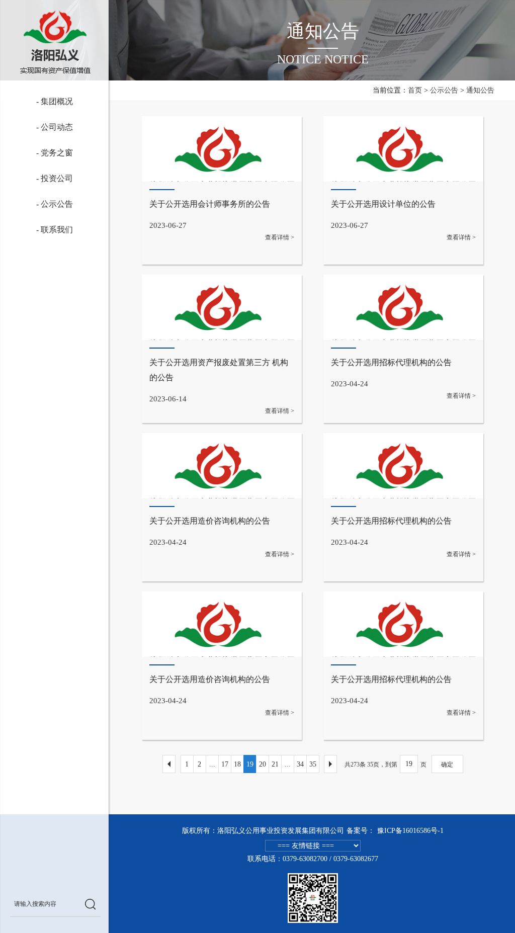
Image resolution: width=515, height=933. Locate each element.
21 (275, 764)
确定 (447, 764)
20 (262, 764)
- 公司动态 (41, 127)
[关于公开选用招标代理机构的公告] (403, 349)
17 (224, 764)
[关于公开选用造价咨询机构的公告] (222, 507)
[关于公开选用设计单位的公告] (403, 190)
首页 (415, 90)
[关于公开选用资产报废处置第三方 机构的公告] (222, 349)
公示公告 (444, 90)
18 (237, 764)
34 (300, 764)
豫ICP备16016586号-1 (410, 830)
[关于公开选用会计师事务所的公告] (222, 190)
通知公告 (480, 90)
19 (249, 764)
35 (312, 764)
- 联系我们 (47, 229)
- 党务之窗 (45, 152)
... (212, 764)
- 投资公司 (47, 178)
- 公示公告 (40, 204)
